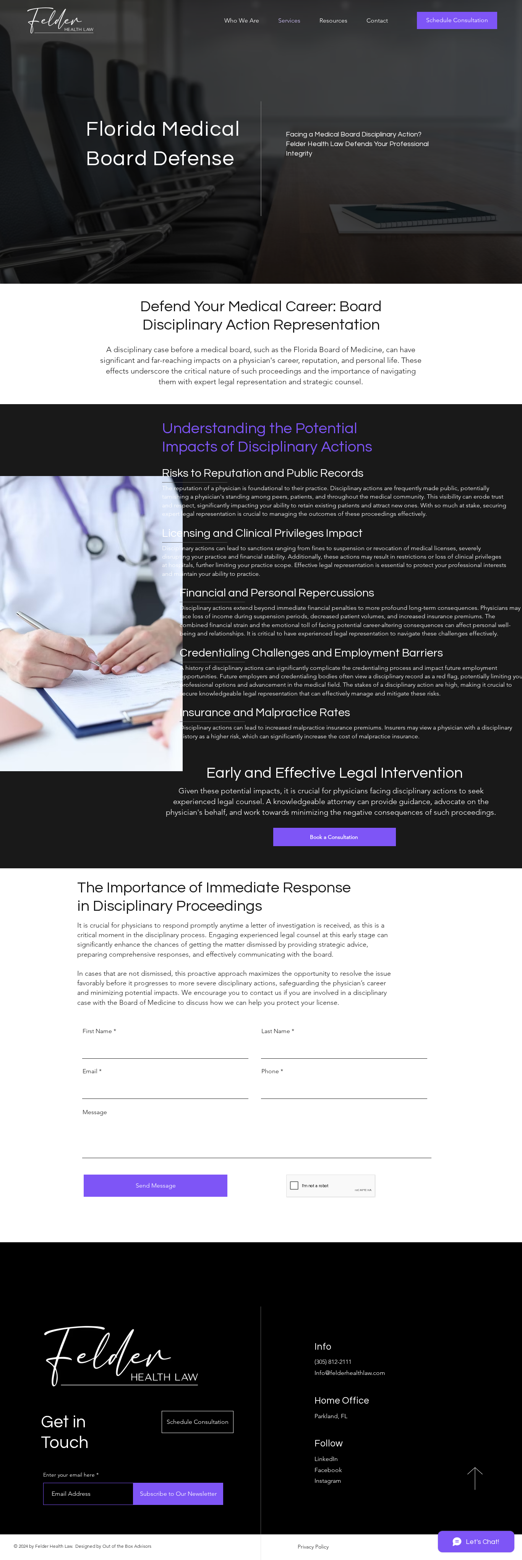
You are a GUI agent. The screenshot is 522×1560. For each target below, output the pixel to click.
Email (90, 1071)
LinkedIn (326, 1458)
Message (95, 1112)
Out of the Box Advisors (126, 1546)
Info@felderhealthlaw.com (349, 1372)
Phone (270, 1071)
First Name (97, 1031)
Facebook (328, 1470)
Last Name (275, 1031)
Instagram (327, 1480)
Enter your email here (69, 1474)
